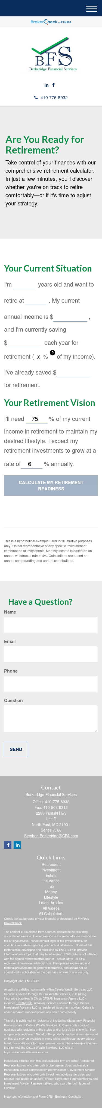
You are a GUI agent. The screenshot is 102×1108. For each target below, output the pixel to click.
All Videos (51, 908)
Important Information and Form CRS (28, 1096)
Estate (51, 875)
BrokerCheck (13, 923)
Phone (11, 671)
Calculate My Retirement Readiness (51, 485)
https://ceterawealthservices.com (26, 1052)
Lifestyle (51, 897)
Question (13, 700)
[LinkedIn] (46, 85)
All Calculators (51, 913)
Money (51, 891)
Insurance (51, 880)
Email (10, 641)
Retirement (51, 864)
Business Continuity (68, 1096)
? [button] (52, 352)
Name (10, 612)
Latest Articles (51, 902)
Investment (51, 870)
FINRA (20, 1003)
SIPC (29, 1003)
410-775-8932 (54, 97)
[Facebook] (53, 85)
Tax (51, 886)
